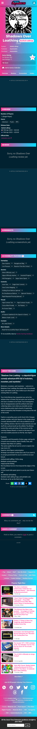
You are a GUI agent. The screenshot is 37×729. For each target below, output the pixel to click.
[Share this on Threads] (26, 483)
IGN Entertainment (28, 698)
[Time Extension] (18, 3)
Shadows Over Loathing (18, 38)
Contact (4, 575)
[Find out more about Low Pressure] (12, 266)
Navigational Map (19, 263)
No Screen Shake (7, 308)
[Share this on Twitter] (22, 483)
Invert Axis (5, 284)
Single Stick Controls (18, 284)
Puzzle (12, 122)
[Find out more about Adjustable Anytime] (18, 275)
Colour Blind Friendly (8, 305)
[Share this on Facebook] (19, 483)
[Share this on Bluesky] (15, 483)
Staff (14, 572)
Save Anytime (6, 263)
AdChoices (21, 700)
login (25, 535)
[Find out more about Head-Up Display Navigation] (13, 278)
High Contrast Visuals (23, 302)
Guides (32, 73)
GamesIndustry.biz (16, 713)
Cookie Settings (16, 578)
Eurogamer (31, 710)
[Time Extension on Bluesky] (26, 687)
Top (4, 572)
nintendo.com (6, 138)
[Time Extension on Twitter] (18, 687)
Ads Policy (32, 575)
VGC (7, 713)
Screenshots (23, 73)
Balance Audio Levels (8, 317)
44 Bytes (12, 700)
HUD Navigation (6, 278)
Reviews (13, 73)
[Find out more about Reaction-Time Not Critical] (31, 266)
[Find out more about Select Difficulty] (16, 272)
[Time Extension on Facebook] (22, 692)
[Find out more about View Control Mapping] (17, 287)
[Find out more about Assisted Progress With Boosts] (33, 275)
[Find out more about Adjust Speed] (29, 278)
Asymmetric (13, 49)
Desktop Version (28, 578)
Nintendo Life (12, 707)
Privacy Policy (12, 575)
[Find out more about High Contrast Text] (15, 302)
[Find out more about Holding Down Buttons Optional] (22, 290)
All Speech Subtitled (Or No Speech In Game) (15, 314)
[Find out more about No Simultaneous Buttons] (19, 293)
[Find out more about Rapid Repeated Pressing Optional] (23, 296)
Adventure (5, 122)
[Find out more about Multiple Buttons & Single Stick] (26, 284)
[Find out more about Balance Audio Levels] (16, 317)
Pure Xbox (31, 707)
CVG (25, 713)
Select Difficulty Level (8, 272)
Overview (5, 73)
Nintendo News (17, 710)
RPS (30, 713)
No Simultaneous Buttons (9, 293)
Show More (18, 676)
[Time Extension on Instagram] (33, 687)
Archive (6, 578)
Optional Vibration (26, 293)
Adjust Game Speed (21, 278)
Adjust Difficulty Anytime (9, 275)
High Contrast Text (7, 302)
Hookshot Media (12, 698)
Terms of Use (23, 575)
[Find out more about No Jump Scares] (13, 323)
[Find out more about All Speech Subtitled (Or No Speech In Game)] (30, 314)
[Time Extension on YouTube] (11, 687)
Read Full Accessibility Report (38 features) (14, 330)
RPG (17, 122)
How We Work (22, 572)
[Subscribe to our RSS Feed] (4, 687)
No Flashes (21, 305)
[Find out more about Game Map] (26, 263)
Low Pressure (6, 266)
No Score (5, 63)
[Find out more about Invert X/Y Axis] (10, 284)
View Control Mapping (8, 287)
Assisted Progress (26, 275)
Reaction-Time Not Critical (22, 266)
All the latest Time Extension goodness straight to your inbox (18, 720)
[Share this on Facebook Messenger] (29, 483)
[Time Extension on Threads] (15, 692)
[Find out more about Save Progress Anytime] (12, 263)
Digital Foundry (6, 710)
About (9, 572)
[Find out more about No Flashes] (26, 305)
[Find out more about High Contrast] (31, 302)
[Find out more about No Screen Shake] (14, 308)
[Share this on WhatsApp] (12, 483)
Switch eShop (14, 46)
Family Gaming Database (24, 334)
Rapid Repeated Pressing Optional (12, 296)
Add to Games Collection (12, 68)
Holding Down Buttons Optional (11, 290)
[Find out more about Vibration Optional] (33, 293)
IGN (25, 710)
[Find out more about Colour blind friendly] (16, 305)
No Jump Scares (7, 323)
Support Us (31, 572)
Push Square (22, 707)
